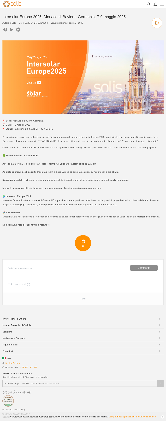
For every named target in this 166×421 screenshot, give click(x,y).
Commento (144, 267)
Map (23, 409)
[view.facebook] (5, 29)
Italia (9, 358)
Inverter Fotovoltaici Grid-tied (17, 325)
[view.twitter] (18, 29)
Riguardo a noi (10, 344)
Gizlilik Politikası (10, 409)
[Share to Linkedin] (12, 29)
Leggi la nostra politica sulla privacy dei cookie (132, 416)
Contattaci (7, 351)
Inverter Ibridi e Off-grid (14, 318)
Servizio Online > (12, 363)
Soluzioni (7, 331)
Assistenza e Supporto (13, 338)
